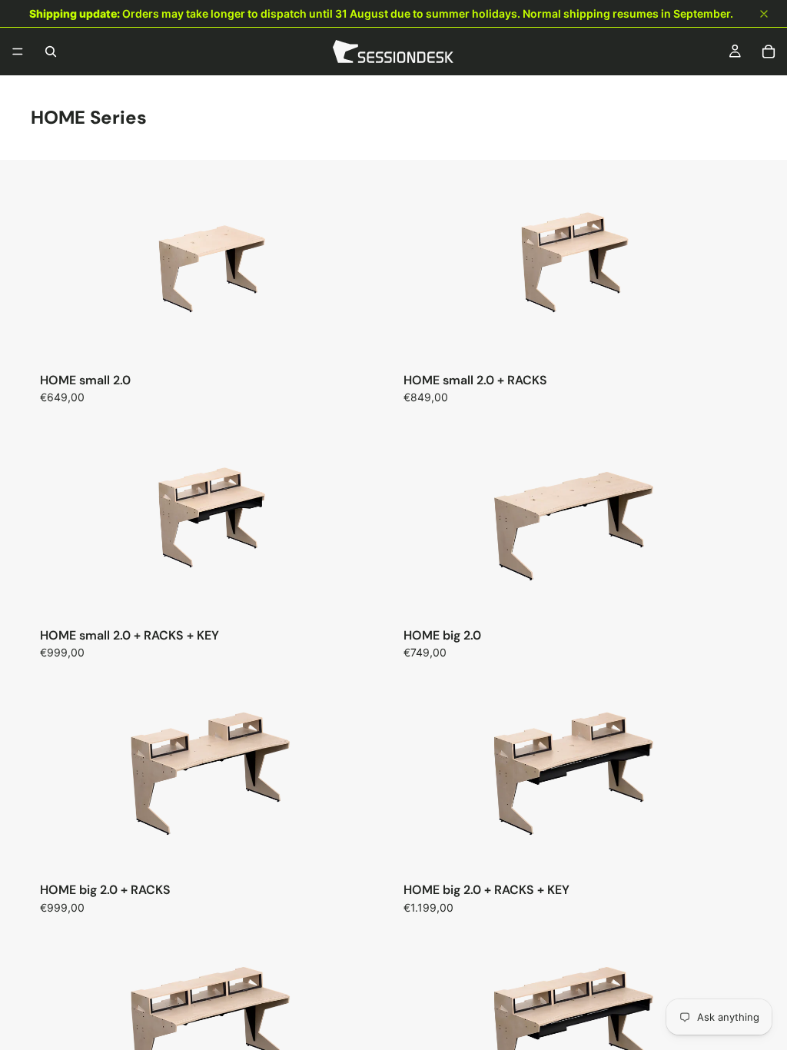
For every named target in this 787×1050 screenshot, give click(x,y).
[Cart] (768, 51)
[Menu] (17, 51)
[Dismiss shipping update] (764, 14)
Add (383, 340)
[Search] (51, 51)
